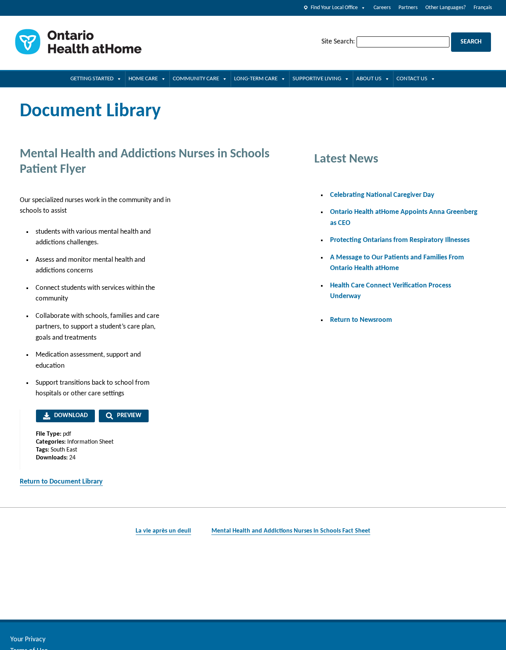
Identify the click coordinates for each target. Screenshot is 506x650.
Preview (129, 415)
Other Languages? (445, 8)
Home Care (143, 79)
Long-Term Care (256, 79)
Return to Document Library (61, 481)
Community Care (196, 79)
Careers (382, 8)
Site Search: (338, 41)
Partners (407, 8)
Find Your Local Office (334, 8)
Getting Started (91, 79)
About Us (368, 79)
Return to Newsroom (361, 320)
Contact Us (411, 79)
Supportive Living (317, 79)
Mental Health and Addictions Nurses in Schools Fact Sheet (290, 531)
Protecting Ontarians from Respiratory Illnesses (400, 240)
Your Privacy (27, 639)
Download (71, 415)
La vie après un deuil (163, 531)
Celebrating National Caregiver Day (382, 195)
